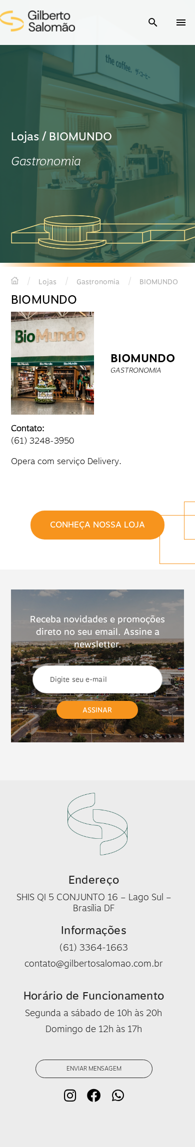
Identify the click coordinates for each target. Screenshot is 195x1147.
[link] (97, 525)
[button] (153, 22)
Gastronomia (98, 282)
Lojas (47, 282)
